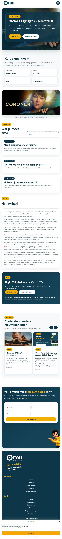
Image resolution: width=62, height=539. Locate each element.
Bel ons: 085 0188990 (31, 518)
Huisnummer (34, 403)
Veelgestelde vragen (31, 511)
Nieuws (31, 508)
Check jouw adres (31, 419)
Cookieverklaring (27, 537)
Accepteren (31, 533)
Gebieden (31, 488)
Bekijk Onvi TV (15, 36)
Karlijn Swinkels (31, 491)
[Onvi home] (9, 3)
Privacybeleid (35, 537)
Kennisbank (31, 505)
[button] (59, 521)
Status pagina (31, 502)
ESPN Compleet (31, 485)
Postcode (8, 403)
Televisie (31, 482)
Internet (31, 479)
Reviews (31, 513)
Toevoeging (9, 410)
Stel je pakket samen (30, 36)
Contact (31, 499)
